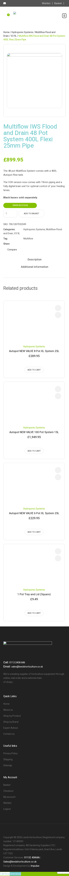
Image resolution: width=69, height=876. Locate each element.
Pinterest (33, 244)
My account (9, 797)
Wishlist (7, 803)
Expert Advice (10, 728)
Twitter (29, 244)
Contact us (9, 734)
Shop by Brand (10, 722)
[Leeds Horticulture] (34, 18)
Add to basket (31, 213)
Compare (12, 249)
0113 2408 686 (17, 662)
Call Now (5, 874)
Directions (15, 874)
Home (6, 32)
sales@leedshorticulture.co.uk (27, 666)
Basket (6, 785)
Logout (7, 809)
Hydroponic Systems (22, 32)
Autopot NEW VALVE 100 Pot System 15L (34, 432)
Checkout (8, 791)
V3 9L (14, 36)
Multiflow (28, 238)
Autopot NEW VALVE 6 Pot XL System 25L (34, 513)
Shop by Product (12, 716)
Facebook (25, 244)
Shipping (8, 759)
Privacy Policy (10, 753)
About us (8, 710)
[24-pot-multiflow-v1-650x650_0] (34, 80)
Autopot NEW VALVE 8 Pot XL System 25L (34, 351)
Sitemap (7, 765)
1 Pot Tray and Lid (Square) (34, 594)
